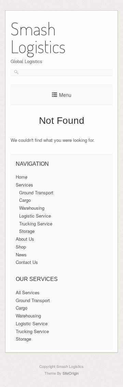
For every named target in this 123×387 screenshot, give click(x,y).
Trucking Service (35, 223)
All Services (28, 292)
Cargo (25, 200)
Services (24, 184)
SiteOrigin (71, 373)
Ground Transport (36, 192)
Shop (21, 246)
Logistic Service (35, 215)
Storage (27, 231)
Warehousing (31, 208)
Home (21, 177)
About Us (25, 239)
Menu (65, 94)
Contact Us (27, 262)
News (21, 254)
